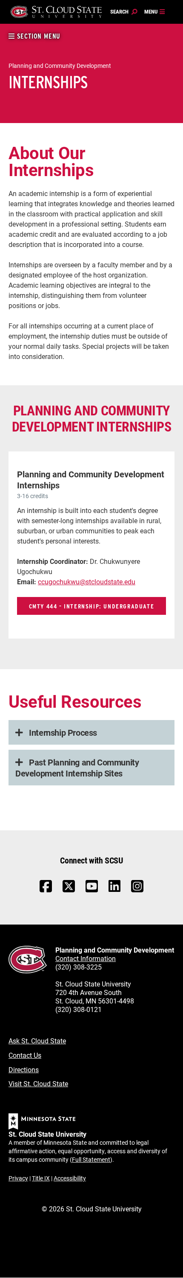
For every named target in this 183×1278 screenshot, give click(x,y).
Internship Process (62, 732)
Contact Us (25, 1055)
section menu (37, 36)
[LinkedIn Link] (114, 888)
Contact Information (85, 958)
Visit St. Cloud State (38, 1083)
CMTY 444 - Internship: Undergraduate (91, 606)
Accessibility (70, 1178)
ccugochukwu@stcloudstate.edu (86, 581)
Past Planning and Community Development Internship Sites (77, 768)
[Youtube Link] (91, 890)
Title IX (41, 1178)
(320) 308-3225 (78, 966)
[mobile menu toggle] (155, 12)
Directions (24, 1069)
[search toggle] (123, 12)
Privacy (18, 1178)
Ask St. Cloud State (37, 1040)
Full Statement (91, 1159)
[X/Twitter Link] (68, 890)
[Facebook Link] (45, 890)
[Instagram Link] (137, 890)
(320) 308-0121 (78, 1009)
